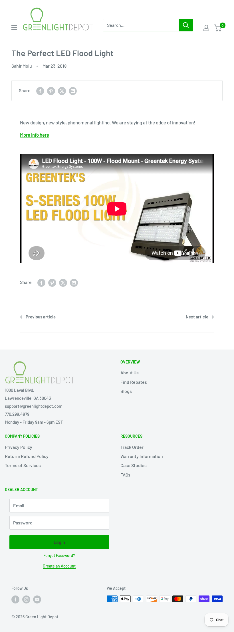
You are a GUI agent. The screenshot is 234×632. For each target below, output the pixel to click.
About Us (129, 372)
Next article (197, 316)
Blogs (126, 391)
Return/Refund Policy (27, 456)
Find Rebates (133, 382)
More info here (34, 135)
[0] (217, 28)
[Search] (186, 25)
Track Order (132, 447)
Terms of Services (23, 465)
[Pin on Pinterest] (51, 90)
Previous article (41, 316)
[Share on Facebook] (40, 90)
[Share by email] (73, 90)
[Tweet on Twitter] (62, 90)
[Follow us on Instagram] (26, 599)
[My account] (206, 28)
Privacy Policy (18, 447)
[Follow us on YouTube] (37, 599)
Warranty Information (141, 456)
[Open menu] (14, 27)
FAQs (125, 474)
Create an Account (59, 566)
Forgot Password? (59, 555)
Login (59, 542)
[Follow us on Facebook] (15, 599)
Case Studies (133, 465)
